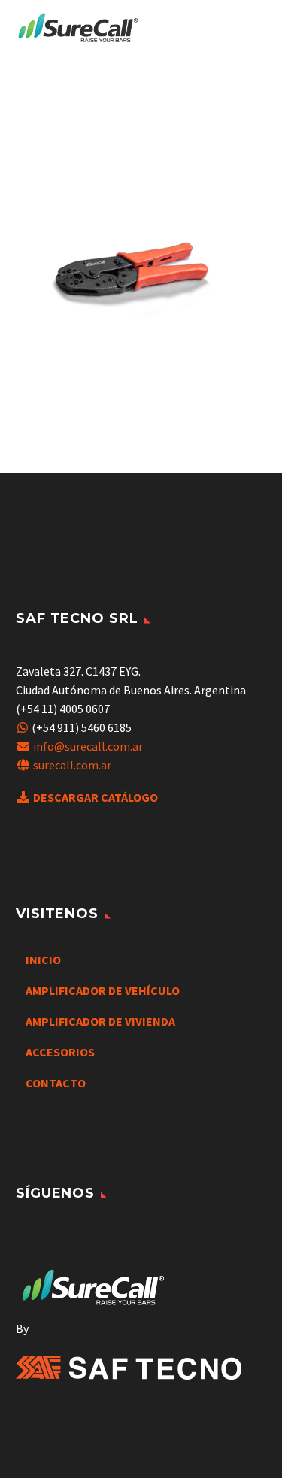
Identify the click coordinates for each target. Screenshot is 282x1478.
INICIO (43, 959)
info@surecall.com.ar (88, 746)
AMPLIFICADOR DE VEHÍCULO (103, 990)
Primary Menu (252, 28)
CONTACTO (56, 1082)
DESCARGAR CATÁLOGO (95, 797)
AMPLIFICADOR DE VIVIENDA (100, 1021)
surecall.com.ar (72, 764)
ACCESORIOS (60, 1051)
